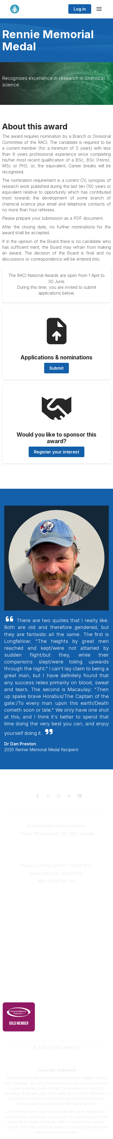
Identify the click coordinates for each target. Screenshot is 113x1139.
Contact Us (56, 977)
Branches (56, 898)
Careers (57, 929)
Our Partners (57, 954)
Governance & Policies (56, 987)
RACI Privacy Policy (56, 995)
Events (56, 914)
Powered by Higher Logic (56, 1056)
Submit (56, 368)
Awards (56, 921)
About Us (56, 890)
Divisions (56, 906)
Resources (56, 946)
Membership (56, 970)
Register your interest (56, 451)
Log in (80, 9)
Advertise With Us (56, 962)
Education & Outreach (56, 938)
